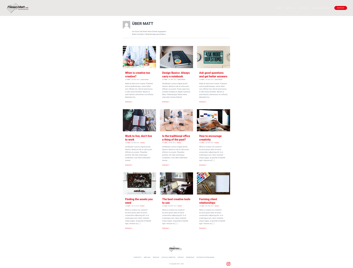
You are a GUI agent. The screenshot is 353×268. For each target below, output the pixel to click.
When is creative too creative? (139, 57)
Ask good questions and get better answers (213, 57)
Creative (142, 142)
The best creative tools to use (176, 183)
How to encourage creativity (213, 120)
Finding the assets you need (139, 183)
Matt (129, 79)
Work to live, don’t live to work (139, 120)
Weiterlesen (128, 101)
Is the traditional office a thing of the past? (176, 120)
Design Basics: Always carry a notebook (176, 57)
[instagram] (228, 264)
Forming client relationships (213, 183)
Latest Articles (145, 79)
